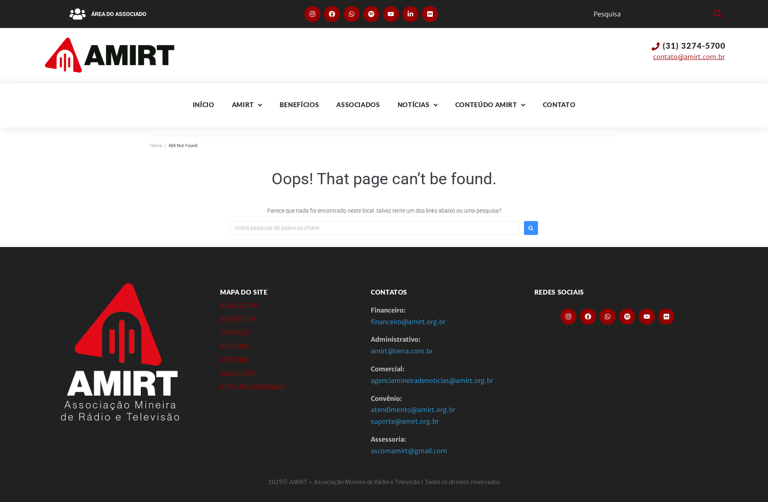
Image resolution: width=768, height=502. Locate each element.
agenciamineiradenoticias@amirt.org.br (432, 380)
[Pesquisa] (652, 14)
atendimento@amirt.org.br (413, 410)
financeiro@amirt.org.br (408, 322)
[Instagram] (312, 14)
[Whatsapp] (352, 14)
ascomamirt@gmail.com (409, 451)
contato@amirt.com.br (689, 57)
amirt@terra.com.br (402, 351)
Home (156, 145)
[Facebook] (332, 14)
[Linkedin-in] (410, 14)
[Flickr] (430, 14)
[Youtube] (391, 14)
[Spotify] (371, 14)
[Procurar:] (375, 228)
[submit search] (717, 14)
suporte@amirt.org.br (405, 421)
